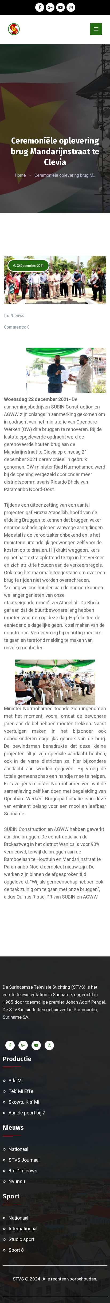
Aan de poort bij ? (27, 1113)
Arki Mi (16, 1080)
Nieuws (17, 315)
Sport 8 (16, 1250)
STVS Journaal (24, 1160)
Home (20, 175)
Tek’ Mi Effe (21, 1091)
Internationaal (23, 1228)
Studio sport (21, 1239)
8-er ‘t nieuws (23, 1170)
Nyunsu (17, 1181)
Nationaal (18, 1149)
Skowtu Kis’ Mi (24, 1102)
